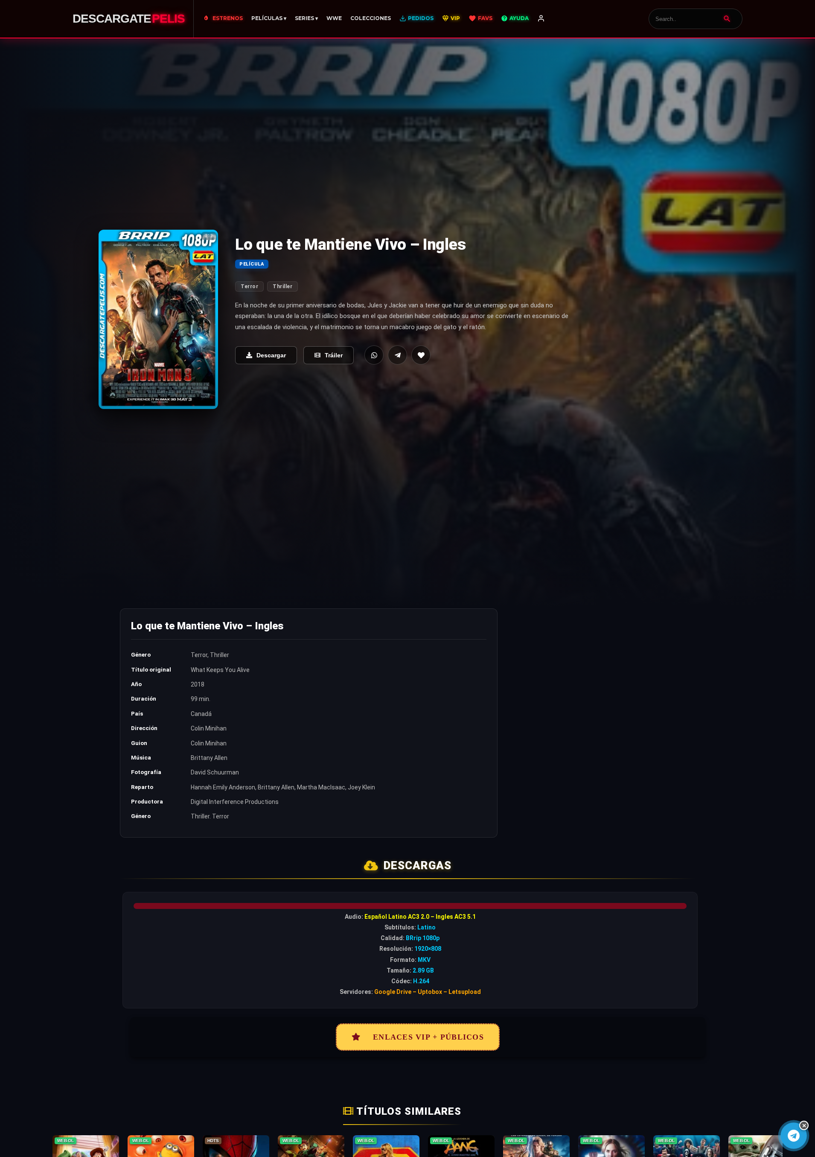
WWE (334, 18)
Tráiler (334, 355)
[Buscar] (727, 19)
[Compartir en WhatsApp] (374, 355)
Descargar (271, 355)
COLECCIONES (370, 18)
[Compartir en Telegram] (397, 355)
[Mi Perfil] (541, 19)
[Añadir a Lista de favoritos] (421, 355)
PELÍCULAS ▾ (268, 18)
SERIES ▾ (306, 18)
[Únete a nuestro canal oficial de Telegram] (793, 1135)
